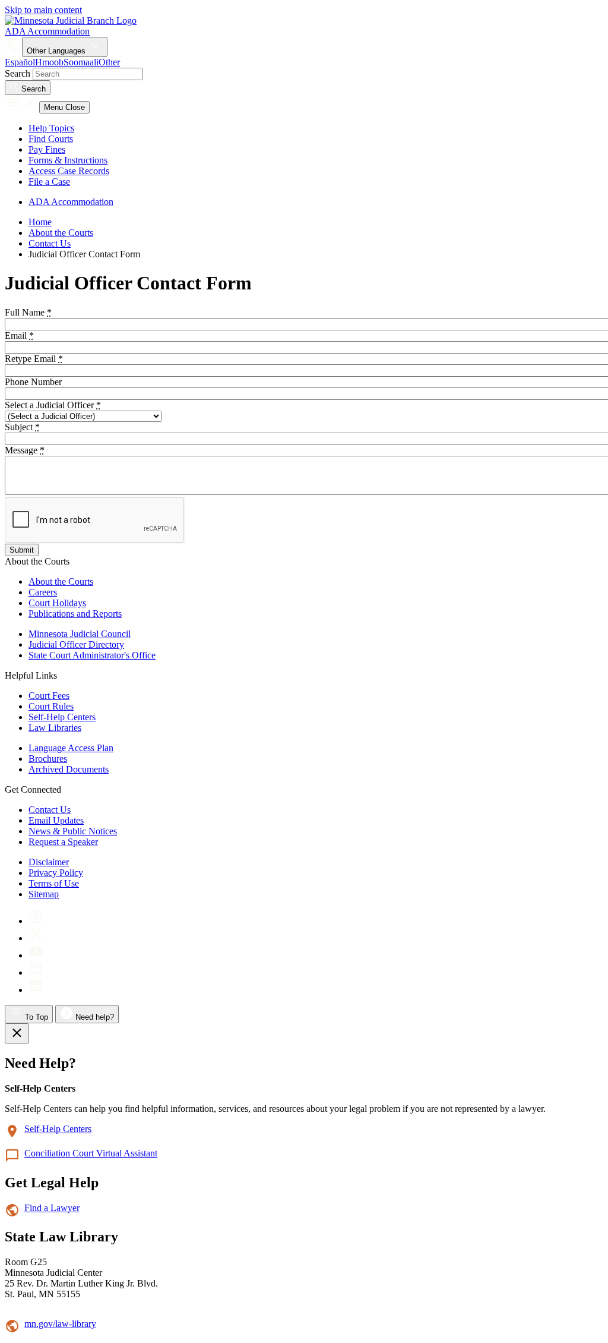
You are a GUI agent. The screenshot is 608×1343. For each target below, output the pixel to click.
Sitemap (43, 894)
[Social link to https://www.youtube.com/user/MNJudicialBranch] (35, 955)
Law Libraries (54, 728)
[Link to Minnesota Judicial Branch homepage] (71, 20)
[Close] (17, 1033)
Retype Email (34, 359)
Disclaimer (48, 862)
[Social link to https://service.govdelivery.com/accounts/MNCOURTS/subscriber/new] (35, 972)
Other (109, 62)
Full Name (28, 312)
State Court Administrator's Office (92, 655)
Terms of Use (53, 883)
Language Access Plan (70, 748)
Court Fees (48, 696)
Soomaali (81, 62)
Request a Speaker (63, 842)
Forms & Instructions (67, 160)
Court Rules (51, 706)
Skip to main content (43, 10)
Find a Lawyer (52, 1208)
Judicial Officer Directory (76, 644)
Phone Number (33, 382)
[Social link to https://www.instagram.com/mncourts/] (35, 921)
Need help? (93, 1017)
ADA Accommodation (47, 31)
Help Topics (51, 128)
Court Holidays (57, 603)
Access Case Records (68, 171)
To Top (35, 1017)
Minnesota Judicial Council (79, 634)
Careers (42, 592)
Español (20, 62)
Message (25, 450)
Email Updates (56, 820)
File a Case (49, 181)
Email (19, 335)
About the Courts (60, 233)
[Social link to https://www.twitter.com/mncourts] (35, 938)
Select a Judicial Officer (53, 405)
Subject (22, 427)
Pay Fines (46, 149)
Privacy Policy (55, 873)
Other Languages (57, 50)
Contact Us (49, 243)
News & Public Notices (72, 831)
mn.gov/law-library (60, 1324)
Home (40, 222)
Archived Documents (68, 769)
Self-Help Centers (62, 717)
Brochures (47, 759)
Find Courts (50, 139)
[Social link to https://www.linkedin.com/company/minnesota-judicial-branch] (35, 990)
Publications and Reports (75, 614)
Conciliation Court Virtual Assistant (90, 1153)
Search (17, 73)
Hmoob (49, 62)
